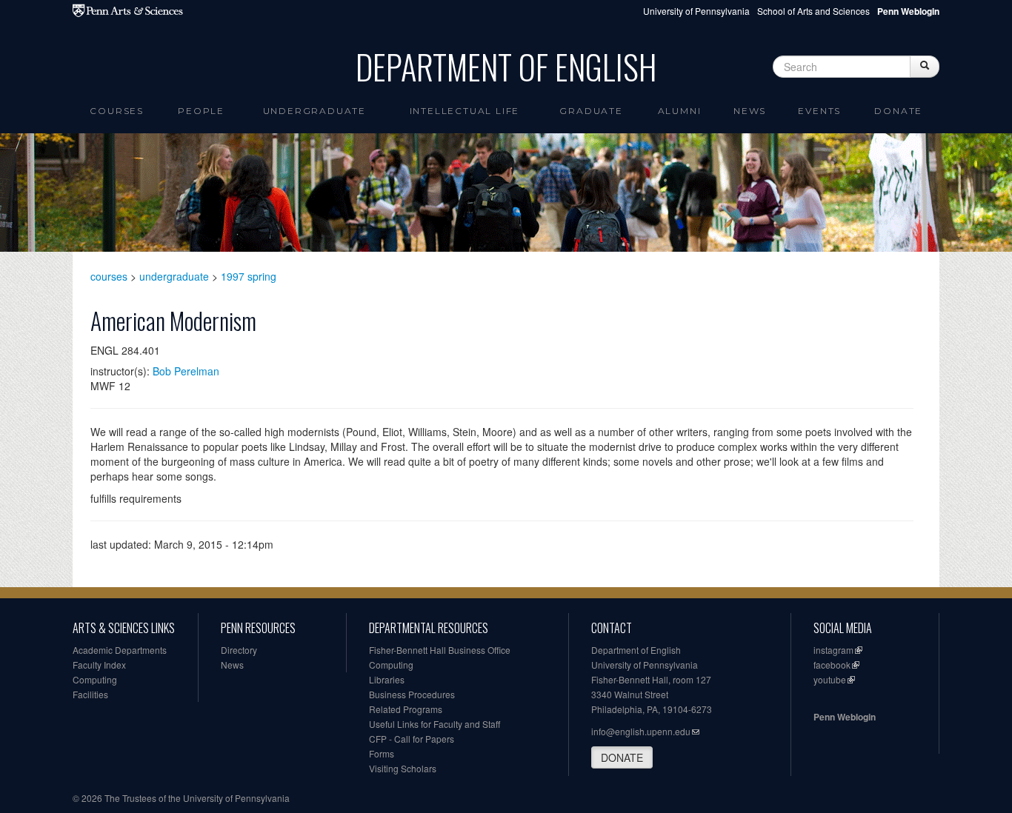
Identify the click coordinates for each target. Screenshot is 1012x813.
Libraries (387, 679)
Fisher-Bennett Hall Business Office (439, 649)
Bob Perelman (186, 371)
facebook (831, 664)
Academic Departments (120, 649)
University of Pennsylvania (696, 10)
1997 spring (248, 276)
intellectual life (465, 110)
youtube (829, 679)
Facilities (90, 694)
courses (108, 276)
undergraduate (174, 276)
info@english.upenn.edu (640, 731)
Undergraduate (314, 110)
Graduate (590, 110)
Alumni (680, 110)
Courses (117, 110)
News (749, 110)
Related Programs (405, 709)
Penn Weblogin (844, 716)
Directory (239, 649)
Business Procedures (412, 694)
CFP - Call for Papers (411, 738)
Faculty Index (99, 664)
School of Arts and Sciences (813, 10)
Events (819, 110)
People (201, 110)
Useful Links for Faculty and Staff (434, 723)
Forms (381, 753)
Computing (95, 679)
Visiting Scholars (402, 768)
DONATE (622, 757)
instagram (833, 649)
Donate (898, 110)
